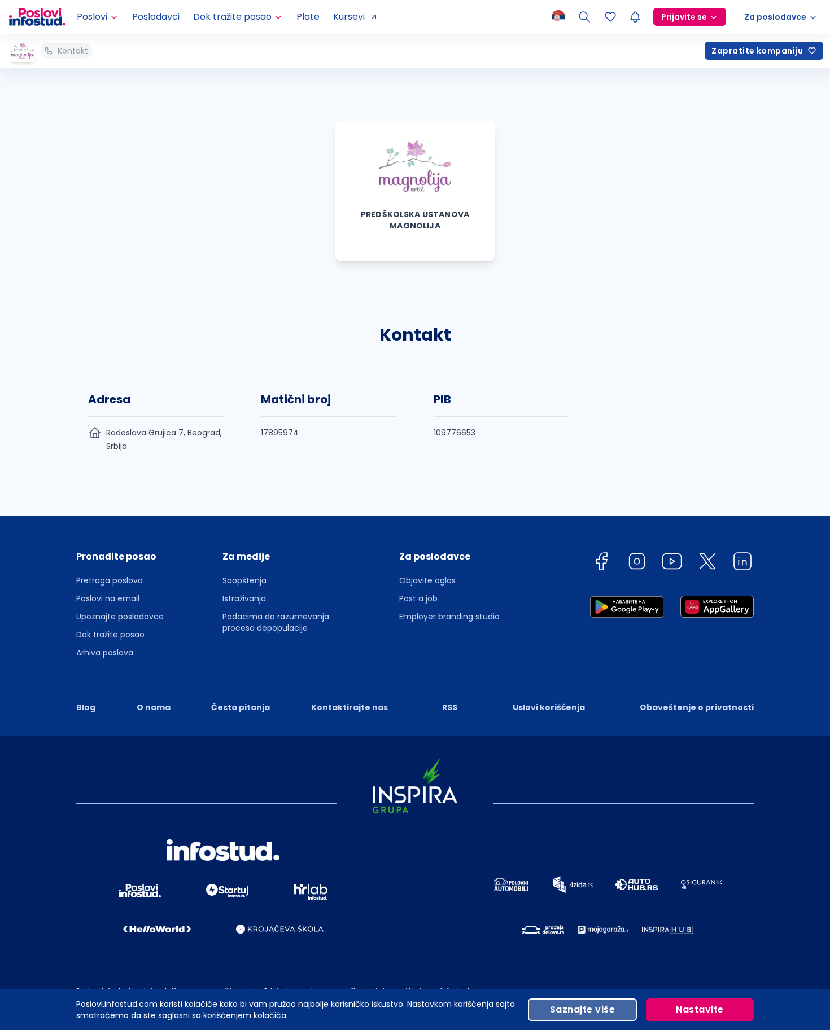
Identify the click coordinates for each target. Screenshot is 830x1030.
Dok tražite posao (110, 634)
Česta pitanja (240, 707)
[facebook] (601, 563)
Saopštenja (244, 580)
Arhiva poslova (104, 652)
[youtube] (672, 563)
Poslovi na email (107, 598)
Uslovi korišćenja (549, 707)
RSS (449, 707)
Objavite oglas (427, 580)
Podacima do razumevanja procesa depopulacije (275, 622)
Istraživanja (244, 598)
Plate (308, 16)
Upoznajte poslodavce (120, 616)
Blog (85, 707)
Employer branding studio (449, 616)
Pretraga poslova (109, 580)
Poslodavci (156, 16)
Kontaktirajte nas (349, 707)
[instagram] (637, 563)
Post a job (418, 598)
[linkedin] (742, 563)
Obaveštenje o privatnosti (697, 707)
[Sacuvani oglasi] (610, 17)
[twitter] (707, 563)
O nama (154, 707)
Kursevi (349, 16)
